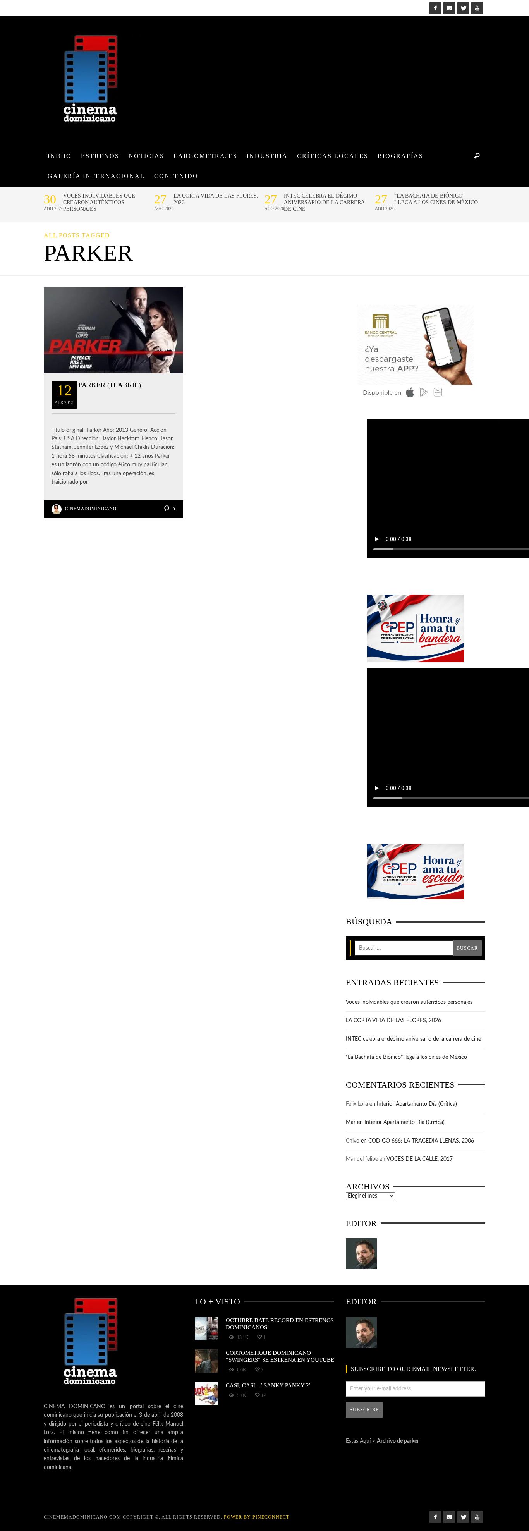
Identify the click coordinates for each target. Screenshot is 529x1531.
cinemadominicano (91, 508)
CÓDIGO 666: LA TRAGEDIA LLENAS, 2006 (421, 1141)
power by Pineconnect (256, 1517)
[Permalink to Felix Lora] (361, 1253)
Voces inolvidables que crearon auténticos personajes (99, 202)
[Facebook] (435, 8)
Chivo (352, 1141)
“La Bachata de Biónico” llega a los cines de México (436, 199)
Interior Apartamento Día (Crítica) (417, 1104)
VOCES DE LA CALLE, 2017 (419, 1159)
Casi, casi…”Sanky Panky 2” (269, 1385)
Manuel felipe (362, 1159)
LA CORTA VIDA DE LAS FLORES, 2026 (215, 199)
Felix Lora (357, 1104)
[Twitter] (463, 8)
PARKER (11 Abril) (110, 385)
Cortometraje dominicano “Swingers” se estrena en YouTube (280, 1356)
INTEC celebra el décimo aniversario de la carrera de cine (324, 202)
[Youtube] (477, 8)
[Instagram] (449, 8)
